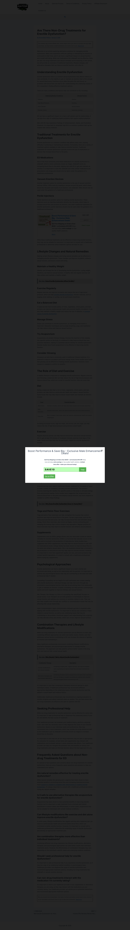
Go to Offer (49, 476)
